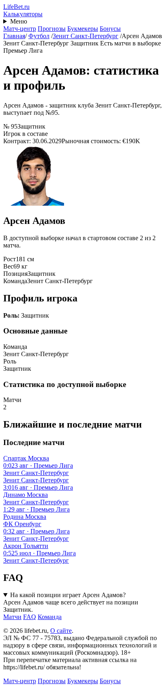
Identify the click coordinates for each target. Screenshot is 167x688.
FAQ (29, 616)
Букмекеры (82, 28)
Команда (50, 616)
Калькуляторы (23, 14)
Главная (14, 35)
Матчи (12, 616)
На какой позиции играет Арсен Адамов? (68, 594)
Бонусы (110, 28)
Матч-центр (19, 28)
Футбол (38, 35)
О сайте (61, 630)
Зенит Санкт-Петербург (85, 35)
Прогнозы (52, 28)
